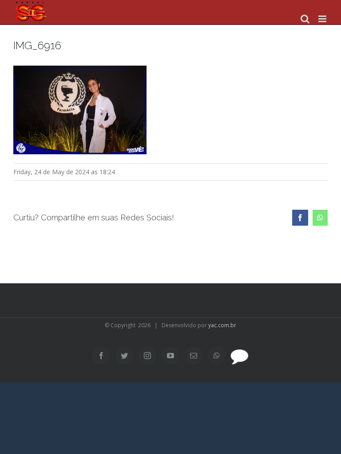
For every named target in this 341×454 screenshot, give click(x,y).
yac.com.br (222, 325)
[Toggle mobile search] (305, 18)
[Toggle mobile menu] (323, 18)
